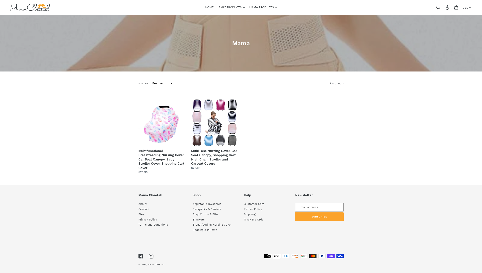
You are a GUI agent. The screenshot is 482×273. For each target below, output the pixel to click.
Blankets (199, 219)
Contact (143, 209)
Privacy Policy (147, 219)
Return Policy (253, 209)
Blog (141, 214)
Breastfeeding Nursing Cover (212, 224)
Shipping (249, 214)
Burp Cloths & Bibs (205, 214)
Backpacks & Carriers (207, 209)
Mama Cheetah (156, 264)
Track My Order (254, 219)
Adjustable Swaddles (207, 204)
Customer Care (254, 204)
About (142, 204)
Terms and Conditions (153, 224)
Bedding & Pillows (205, 230)
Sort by (143, 83)
